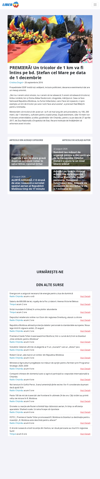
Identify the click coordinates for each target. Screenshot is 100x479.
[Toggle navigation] (95, 4)
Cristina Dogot (16, 82)
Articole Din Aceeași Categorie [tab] (26, 140)
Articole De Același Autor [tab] (76, 140)
